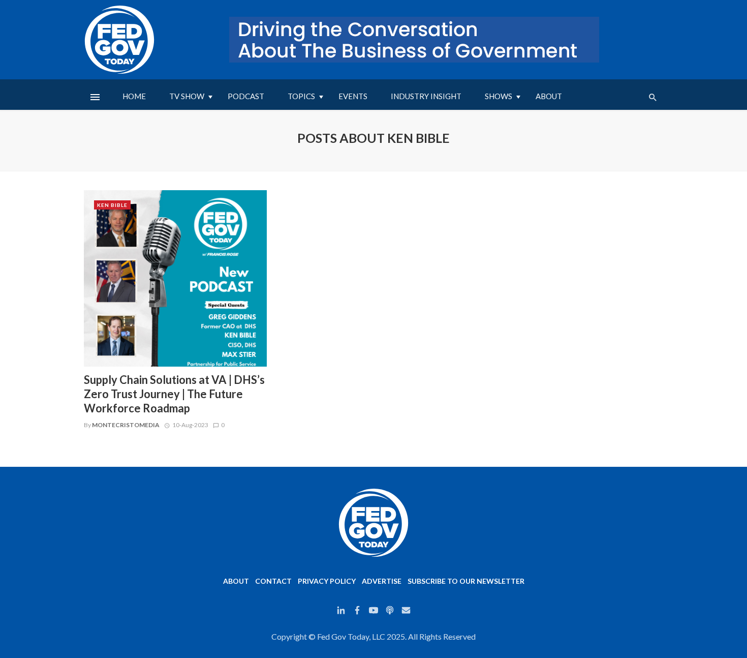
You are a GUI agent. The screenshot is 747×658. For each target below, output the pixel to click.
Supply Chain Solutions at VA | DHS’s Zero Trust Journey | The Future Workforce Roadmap (174, 394)
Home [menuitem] (134, 96)
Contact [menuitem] (273, 581)
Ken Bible (112, 205)
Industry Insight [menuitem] (426, 96)
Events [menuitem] (352, 96)
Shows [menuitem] (498, 96)
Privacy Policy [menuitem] (327, 581)
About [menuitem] (549, 96)
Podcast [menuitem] (246, 96)
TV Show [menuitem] (186, 96)
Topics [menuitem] (301, 96)
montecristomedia (126, 425)
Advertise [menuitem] (381, 581)
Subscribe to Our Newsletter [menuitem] (466, 581)
